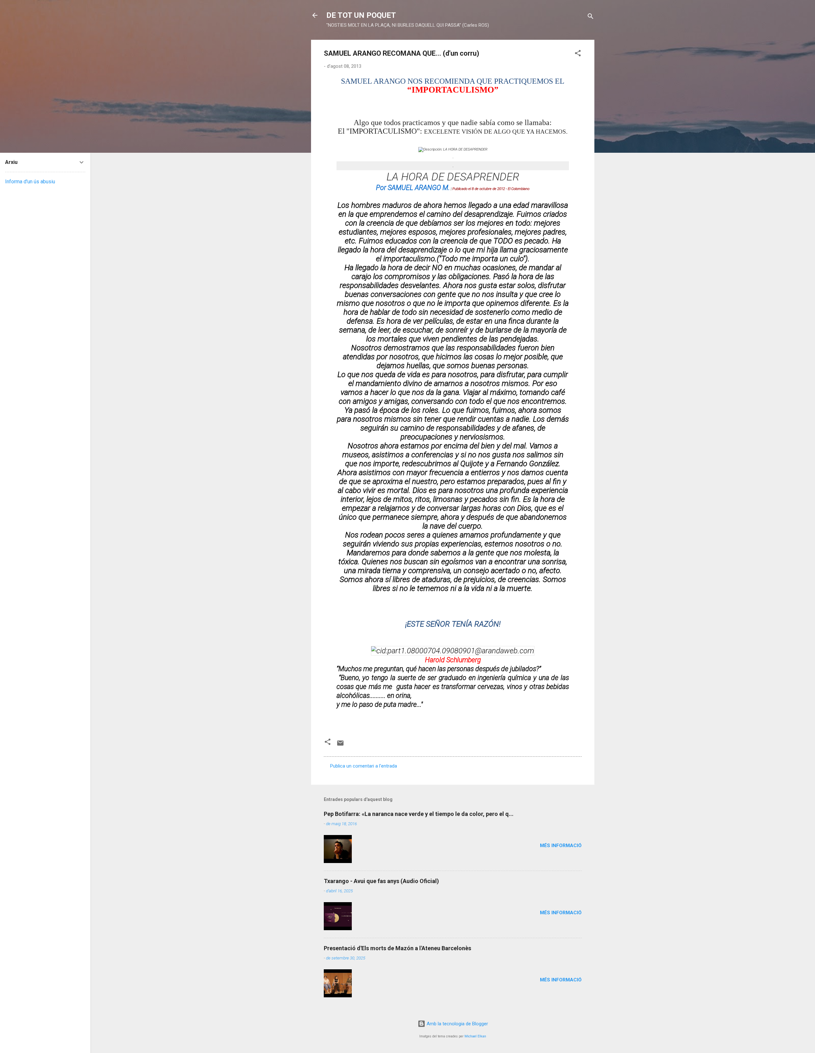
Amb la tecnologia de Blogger (456, 1024)
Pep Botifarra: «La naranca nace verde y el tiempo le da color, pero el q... (419, 814)
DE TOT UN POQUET (361, 15)
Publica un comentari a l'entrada (363, 766)
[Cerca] (590, 17)
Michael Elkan (475, 1036)
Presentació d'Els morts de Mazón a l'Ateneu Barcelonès (397, 948)
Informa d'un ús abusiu (30, 182)
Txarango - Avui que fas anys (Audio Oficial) (381, 881)
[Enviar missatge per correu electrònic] (340, 745)
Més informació (561, 845)
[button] (578, 54)
